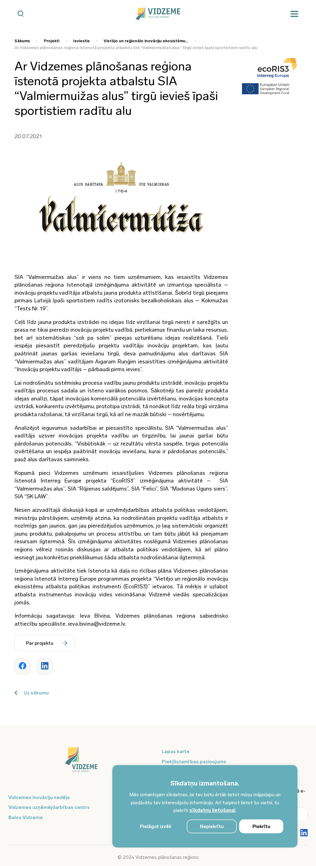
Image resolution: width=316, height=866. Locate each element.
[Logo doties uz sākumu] (81, 762)
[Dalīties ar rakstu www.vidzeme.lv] (22, 666)
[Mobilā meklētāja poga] (21, 14)
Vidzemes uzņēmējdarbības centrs (49, 807)
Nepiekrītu (212, 826)
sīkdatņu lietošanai (212, 810)
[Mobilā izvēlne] (294, 14)
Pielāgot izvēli (155, 826)
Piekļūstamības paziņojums (194, 761)
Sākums (22, 41)
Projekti (51, 41)
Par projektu (39, 643)
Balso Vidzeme (25, 817)
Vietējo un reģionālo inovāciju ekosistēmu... (146, 41)
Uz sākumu (36, 693)
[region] (204, 806)
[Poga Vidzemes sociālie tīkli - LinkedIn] (304, 833)
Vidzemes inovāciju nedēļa (39, 797)
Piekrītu (261, 826)
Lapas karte (175, 751)
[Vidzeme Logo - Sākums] (158, 14)
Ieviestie (81, 41)
